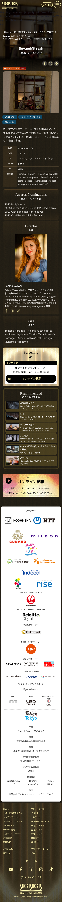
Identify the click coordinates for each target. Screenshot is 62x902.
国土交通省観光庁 (40, 751)
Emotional (10, 117)
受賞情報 (35, 838)
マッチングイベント (11, 817)
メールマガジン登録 (32, 877)
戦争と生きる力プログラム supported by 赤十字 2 (27, 39)
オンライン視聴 (31, 378)
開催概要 (7, 842)
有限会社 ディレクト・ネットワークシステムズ (31, 794)
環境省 (16, 751)
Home (6, 809)
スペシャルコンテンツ (12, 821)
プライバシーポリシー (40, 849)
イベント (35, 813)
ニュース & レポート (12, 834)
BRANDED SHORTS (40, 821)
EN (49, 5)
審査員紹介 (8, 838)
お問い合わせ (9, 849)
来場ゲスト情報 (37, 825)
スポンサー (36, 842)
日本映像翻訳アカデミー (31, 761)
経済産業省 (26, 751)
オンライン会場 (37, 809)
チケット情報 (9, 830)
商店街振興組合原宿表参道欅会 (31, 741)
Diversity (9, 122)
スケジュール (8, 825)
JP (44, 5)
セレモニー (36, 817)
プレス (34, 853)
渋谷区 (31, 771)
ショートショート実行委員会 (31, 731)
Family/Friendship (30, 117)
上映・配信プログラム (16, 36)
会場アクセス (36, 830)
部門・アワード (37, 834)
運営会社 (7, 853)
